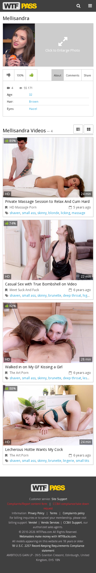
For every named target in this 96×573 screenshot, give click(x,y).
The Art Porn (19, 372)
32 (30, 94)
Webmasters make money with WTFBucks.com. (48, 536)
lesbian (88, 378)
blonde (53, 213)
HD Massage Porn (23, 207)
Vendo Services (50, 522)
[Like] (31, 75)
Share (87, 75)
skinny (42, 213)
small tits (82, 460)
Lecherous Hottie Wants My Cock (34, 449)
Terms (53, 513)
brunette (54, 295)
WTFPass (20, 6)
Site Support (59, 499)
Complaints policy (74, 513)
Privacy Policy (36, 513)
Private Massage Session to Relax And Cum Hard (47, 201)
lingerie (68, 460)
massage (78, 213)
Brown (33, 101)
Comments (72, 75)
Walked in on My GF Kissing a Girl (33, 366)
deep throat (72, 295)
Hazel (33, 109)
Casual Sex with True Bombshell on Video (41, 283)
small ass (29, 213)
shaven (15, 213)
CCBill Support (72, 522)
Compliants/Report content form (27, 504)
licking (65, 213)
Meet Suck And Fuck (24, 290)
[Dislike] (8, 75)
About (57, 75)
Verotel (33, 522)
